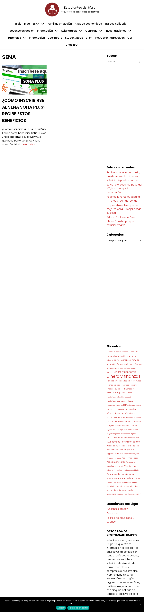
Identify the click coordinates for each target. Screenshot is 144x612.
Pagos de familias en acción (125, 441)
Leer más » (28, 144)
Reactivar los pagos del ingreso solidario (122, 482)
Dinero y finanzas (124, 376)
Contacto (112, 513)
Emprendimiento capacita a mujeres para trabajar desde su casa (124, 209)
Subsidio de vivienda (123, 490)
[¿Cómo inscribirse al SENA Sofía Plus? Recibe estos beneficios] (24, 93)
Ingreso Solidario (116, 24)
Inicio (18, 24)
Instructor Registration (110, 38)
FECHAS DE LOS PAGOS (132, 381)
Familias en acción (60, 24)
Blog (27, 24)
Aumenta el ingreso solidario (117, 352)
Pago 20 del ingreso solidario (120, 421)
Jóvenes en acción (22, 31)
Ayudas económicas (88, 24)
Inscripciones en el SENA (118, 405)
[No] (140, 604)
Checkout (72, 45)
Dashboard (55, 38)
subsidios (111, 493)
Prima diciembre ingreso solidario (126, 470)
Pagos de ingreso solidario (119, 446)
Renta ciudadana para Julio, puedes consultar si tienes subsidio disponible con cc (123, 176)
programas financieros (129, 478)
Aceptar (61, 608)
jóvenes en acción (126, 409)
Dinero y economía (125, 372)
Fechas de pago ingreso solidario (122, 385)
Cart (130, 38)
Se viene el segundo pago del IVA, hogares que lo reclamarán (124, 188)
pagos (110, 433)
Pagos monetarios (116, 462)
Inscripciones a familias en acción (119, 397)
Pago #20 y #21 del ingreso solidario (127, 417)
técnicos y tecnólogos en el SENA (129, 494)
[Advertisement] (124, 112)
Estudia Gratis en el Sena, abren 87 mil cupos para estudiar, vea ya (122, 221)
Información (37, 38)
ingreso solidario (124, 393)
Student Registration (78, 38)
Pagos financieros (130, 458)
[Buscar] (139, 61)
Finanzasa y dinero (115, 389)
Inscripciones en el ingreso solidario (120, 401)
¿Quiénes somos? (117, 509)
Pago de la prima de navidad (130, 430)
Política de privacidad (78, 608)
